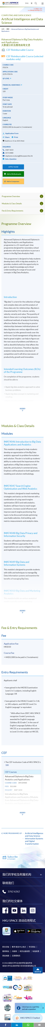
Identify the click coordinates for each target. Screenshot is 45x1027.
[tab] (22, 224)
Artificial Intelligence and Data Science (34, 834)
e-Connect (12, 857)
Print (16, 137)
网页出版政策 (25, 951)
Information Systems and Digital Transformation (34, 841)
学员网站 (32, 947)
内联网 (14, 951)
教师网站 (5, 951)
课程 (7, 29)
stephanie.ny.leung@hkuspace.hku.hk (19, 156)
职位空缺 (5, 947)
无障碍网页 (16, 956)
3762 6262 (14, 891)
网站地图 (5, 956)
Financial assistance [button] (12, 85)
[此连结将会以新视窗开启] (19, 931)
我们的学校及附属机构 (16, 874)
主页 (2, 29)
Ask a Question (10, 159)
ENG (27, 3)
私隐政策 (36, 951)
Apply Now (13, 167)
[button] (35, 3)
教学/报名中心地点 (19, 947)
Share (7, 137)
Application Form (11, 133)
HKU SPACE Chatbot (30, 1018)
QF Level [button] (6, 78)
